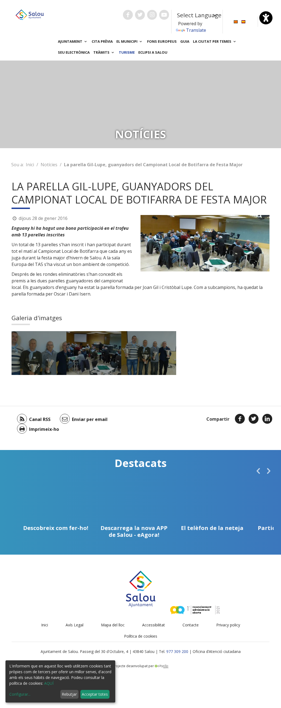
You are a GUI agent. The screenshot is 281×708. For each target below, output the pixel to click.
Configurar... (19, 694)
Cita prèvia (102, 41)
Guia (184, 41)
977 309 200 (177, 651)
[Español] (243, 21)
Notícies (49, 165)
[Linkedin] (267, 419)
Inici (30, 165)
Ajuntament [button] (70, 41)
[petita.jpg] (39, 353)
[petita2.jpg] (93, 353)
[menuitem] (235, 21)
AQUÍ (49, 683)
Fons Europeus (162, 41)
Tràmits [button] (101, 52)
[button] (258, 471)
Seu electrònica (74, 52)
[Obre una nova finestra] (128, 15)
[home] (30, 14)
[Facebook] (240, 419)
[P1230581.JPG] (148, 353)
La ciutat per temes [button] (212, 41)
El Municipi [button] (127, 41)
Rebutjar (69, 694)
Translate (196, 30)
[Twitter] (253, 419)
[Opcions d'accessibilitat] (266, 18)
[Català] (236, 21)
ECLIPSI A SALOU (152, 52)
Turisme (127, 52)
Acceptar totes (95, 694)
